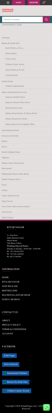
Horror (4, 147)
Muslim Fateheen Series (11, 179)
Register (34, 2)
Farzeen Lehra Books (10, 136)
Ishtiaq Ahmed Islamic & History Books (21, 113)
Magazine (5, 157)
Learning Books (11, 75)
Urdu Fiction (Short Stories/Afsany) (16, 206)
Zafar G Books (7, 217)
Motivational (7, 168)
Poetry (4, 185)
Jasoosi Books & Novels (14, 70)
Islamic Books (11, 53)
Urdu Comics (10, 59)
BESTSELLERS (9, 290)
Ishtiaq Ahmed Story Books (16, 119)
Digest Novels (7, 201)
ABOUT (6, 320)
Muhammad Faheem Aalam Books (15, 174)
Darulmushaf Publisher (17, 373)
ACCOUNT (7, 333)
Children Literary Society (18, 390)
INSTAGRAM (10, 364)
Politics (4, 190)
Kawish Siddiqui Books (11, 152)
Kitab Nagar (9, 355)
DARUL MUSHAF (11, 299)
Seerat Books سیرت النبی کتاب (14, 48)
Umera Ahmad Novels (10, 195)
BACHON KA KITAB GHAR (16, 295)
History (4, 141)
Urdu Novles (7, 212)
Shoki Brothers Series (13, 108)
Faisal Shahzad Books (10, 130)
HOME (5, 277)
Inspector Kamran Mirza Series (17, 102)
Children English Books (14, 86)
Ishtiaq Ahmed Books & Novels (14, 92)
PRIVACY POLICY (11, 324)
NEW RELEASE (10, 286)
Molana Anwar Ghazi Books (13, 163)
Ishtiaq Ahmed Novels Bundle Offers (20, 124)
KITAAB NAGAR (10, 281)
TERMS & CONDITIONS (14, 329)
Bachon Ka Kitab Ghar (11, 43)
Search (46, 19)
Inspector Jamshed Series (15, 97)
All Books (6, 38)
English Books (7, 81)
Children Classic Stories (14, 64)
